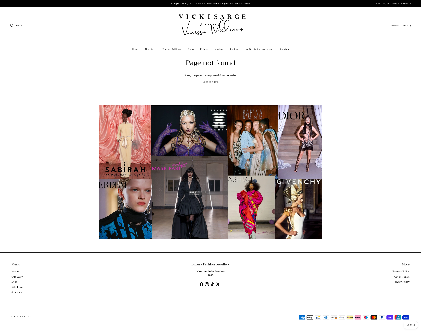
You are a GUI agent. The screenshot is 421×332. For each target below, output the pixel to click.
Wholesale (18, 287)
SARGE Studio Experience (258, 49)
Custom (234, 49)
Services (219, 49)
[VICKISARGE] (210, 25)
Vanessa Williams (172, 49)
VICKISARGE (25, 316)
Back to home (211, 82)
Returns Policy (400, 271)
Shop (191, 49)
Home (135, 49)
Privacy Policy (401, 282)
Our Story (150, 49)
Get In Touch (401, 277)
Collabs (204, 49)
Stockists (284, 49)
